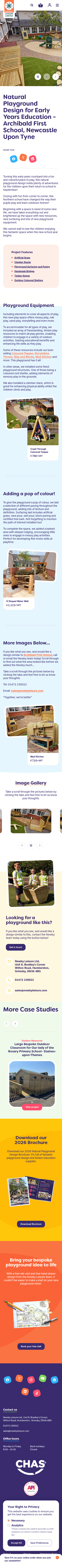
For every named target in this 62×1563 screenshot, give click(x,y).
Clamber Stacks (22, 262)
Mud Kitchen (44, 356)
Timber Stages (22, 276)
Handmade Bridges (24, 271)
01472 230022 (24, 979)
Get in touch (15, 947)
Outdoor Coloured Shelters (28, 280)
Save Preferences (39, 1543)
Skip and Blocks (24, 356)
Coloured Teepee (22, 353)
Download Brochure (31, 1224)
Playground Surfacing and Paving (32, 267)
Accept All (16, 1543)
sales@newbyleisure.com (31, 990)
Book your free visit (31, 1346)
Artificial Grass (22, 257)
